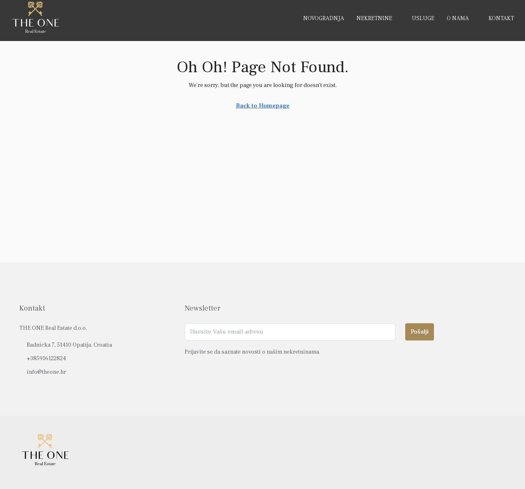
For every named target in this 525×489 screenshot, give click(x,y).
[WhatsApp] (498, 452)
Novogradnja (323, 18)
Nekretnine (374, 18)
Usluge (423, 18)
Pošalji (420, 332)
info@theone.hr (46, 372)
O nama (458, 18)
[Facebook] (470, 452)
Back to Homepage (263, 106)
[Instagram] (484, 452)
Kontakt (501, 18)
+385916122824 (46, 358)
